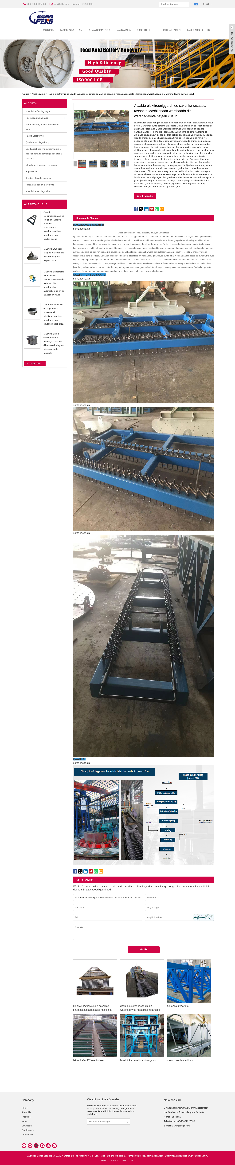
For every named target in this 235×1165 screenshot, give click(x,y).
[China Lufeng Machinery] (42, 17)
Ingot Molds (31, 171)
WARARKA (124, 30)
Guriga (25, 94)
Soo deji (143, 30)
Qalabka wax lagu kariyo (38, 142)
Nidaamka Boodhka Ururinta (40, 184)
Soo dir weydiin (145, 196)
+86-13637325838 (36, 4)
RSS (84, 4)
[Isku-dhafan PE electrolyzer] (95, 1035)
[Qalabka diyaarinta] (189, 981)
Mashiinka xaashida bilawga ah (138, 1060)
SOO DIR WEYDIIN (169, 30)
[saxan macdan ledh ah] (189, 1035)
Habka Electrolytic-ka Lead (61, 94)
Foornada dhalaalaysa (37, 118)
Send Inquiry (28, 1130)
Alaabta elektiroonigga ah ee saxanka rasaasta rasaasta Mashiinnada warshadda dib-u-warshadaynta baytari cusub (136, 94)
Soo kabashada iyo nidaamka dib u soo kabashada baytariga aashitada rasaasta (44, 154)
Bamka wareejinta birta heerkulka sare (42, 126)
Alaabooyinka (99, 30)
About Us (26, 1112)
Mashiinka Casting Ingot (38, 111)
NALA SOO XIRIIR (198, 30)
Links (103, 1160)
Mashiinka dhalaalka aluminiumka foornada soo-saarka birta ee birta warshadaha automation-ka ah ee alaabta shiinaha (54, 283)
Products (26, 1116)
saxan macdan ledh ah (180, 1060)
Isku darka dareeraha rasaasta (41, 165)
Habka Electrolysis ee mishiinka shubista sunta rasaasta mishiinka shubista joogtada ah (92, 1010)
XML (90, 4)
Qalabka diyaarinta (178, 1006)
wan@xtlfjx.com (61, 4)
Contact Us (27, 1134)
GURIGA (48, 30)
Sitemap (76, 4)
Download (27, 1125)
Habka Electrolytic (35, 135)
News (24, 1121)
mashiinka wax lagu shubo (39, 191)
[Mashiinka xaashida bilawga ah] (142, 1035)
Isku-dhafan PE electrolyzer (88, 1060)
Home (25, 1107)
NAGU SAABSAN (71, 30)
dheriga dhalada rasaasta (38, 178)
